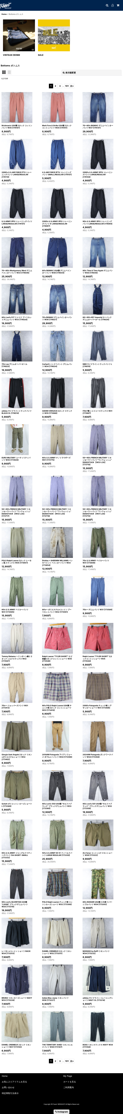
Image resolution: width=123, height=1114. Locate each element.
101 (67, 86)
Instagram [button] (62, 1111)
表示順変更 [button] (70, 72)
